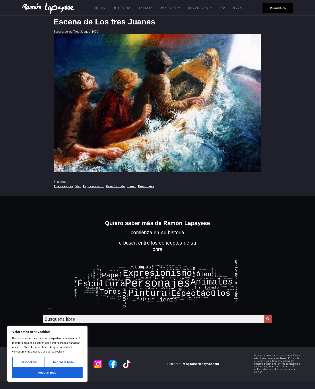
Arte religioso (63, 186)
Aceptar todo (47, 372)
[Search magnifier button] (268, 319)
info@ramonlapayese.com (200, 364)
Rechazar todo (63, 362)
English (146, 7)
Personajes (146, 186)
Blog (237, 7)
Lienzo (131, 186)
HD (223, 7)
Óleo (78, 186)
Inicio (100, 7)
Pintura (168, 7)
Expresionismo (93, 186)
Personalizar (28, 362)
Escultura (198, 7)
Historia (122, 7)
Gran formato (115, 186)
